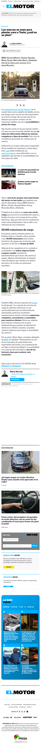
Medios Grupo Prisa (20, 742)
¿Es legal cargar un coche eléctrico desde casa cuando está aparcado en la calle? (19, 479)
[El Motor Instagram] (22, 712)
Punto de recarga (28, 384)
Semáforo (37, 1)
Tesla (7, 151)
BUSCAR (8, 586)
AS (25, 607)
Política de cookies (13, 707)
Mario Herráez (17, 43)
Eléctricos (4, 26)
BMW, (6, 339)
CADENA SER (30, 607)
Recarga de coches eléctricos (9, 386)
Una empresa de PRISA (20, 737)
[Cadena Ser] (35, 717)
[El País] (6, 717)
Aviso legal (7, 704)
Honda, (35, 303)
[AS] (11, 717)
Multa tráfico (17, 1)
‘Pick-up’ (10, 1)
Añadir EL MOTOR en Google (13, 50)
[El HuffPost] (27, 717)
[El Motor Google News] (27, 712)
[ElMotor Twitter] (19, 712)
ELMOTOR (6, 607)
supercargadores (8, 153)
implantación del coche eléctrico (17, 109)
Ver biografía (15, 379)
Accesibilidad (22, 707)
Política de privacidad (16, 704)
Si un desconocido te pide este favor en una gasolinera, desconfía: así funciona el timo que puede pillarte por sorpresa (11, 669)
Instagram (17, 366)
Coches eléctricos (17, 384)
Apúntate (8, 567)
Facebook (5, 366)
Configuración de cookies (29, 704)
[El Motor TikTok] (24, 712)
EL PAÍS (21, 607)
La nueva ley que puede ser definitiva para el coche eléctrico (28, 172)
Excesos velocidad (28, 1)
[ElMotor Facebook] (17, 712)
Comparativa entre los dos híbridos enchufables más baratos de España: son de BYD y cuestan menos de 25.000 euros (29, 669)
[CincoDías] (17, 717)
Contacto (29, 707)
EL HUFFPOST (14, 607)
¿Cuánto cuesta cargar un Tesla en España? (28, 183)
